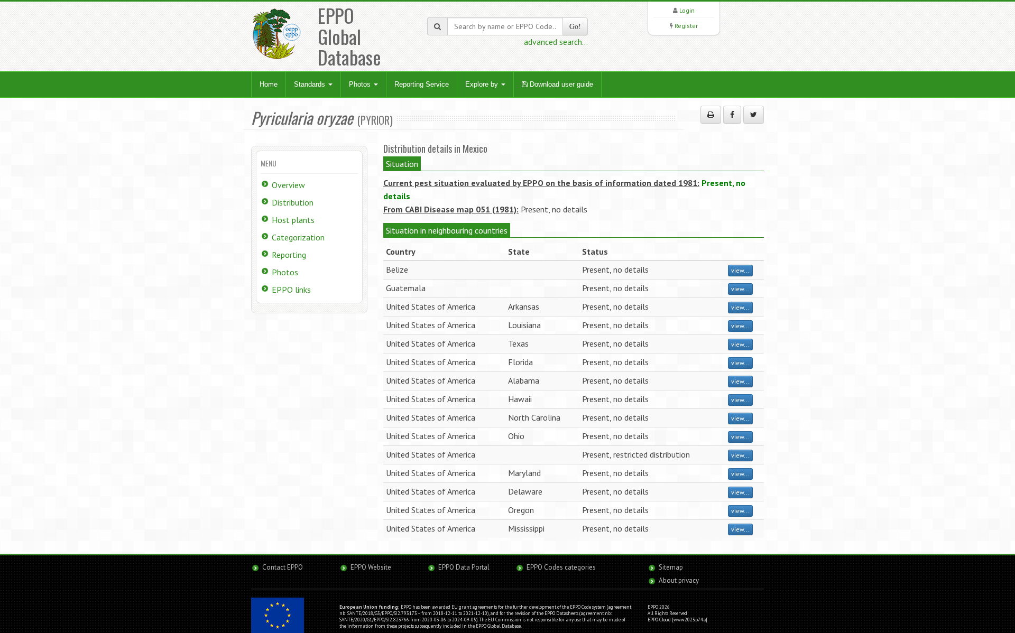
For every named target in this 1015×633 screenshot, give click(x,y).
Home (269, 84)
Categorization (298, 237)
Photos (361, 84)
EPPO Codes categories (561, 567)
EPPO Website (370, 567)
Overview (288, 185)
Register (686, 26)
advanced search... (556, 41)
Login (687, 10)
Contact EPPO (282, 567)
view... (740, 270)
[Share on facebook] (732, 115)
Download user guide (560, 84)
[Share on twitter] (753, 115)
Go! (575, 26)
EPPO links (291, 289)
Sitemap (671, 567)
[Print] (710, 115)
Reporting (289, 254)
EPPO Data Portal (464, 567)
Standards (310, 84)
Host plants (293, 220)
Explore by (482, 84)
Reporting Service (421, 84)
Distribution (292, 202)
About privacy (679, 580)
